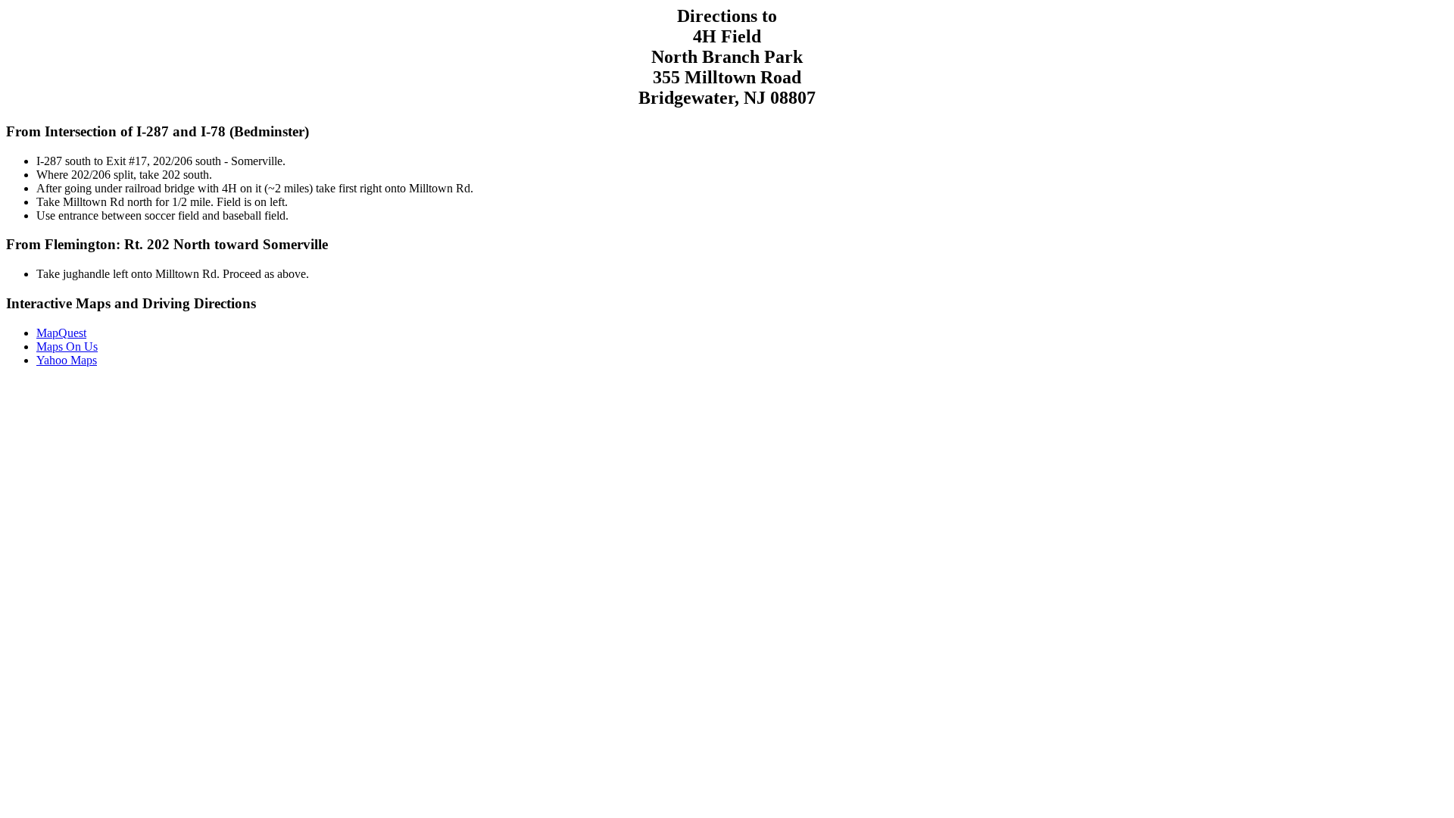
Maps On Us (67, 346)
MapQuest (61, 332)
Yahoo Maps (66, 360)
